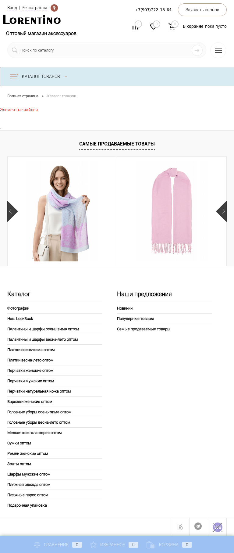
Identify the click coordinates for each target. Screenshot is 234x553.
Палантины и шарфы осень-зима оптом (43, 329)
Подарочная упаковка (27, 505)
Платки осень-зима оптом (31, 349)
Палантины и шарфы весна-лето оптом (42, 339)
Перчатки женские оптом (30, 370)
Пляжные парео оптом (27, 495)
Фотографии (18, 308)
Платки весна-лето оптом (30, 360)
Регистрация (34, 7)
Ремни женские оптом (27, 453)
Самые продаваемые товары (117, 143)
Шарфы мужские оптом (29, 474)
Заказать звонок (202, 9)
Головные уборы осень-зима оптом (39, 412)
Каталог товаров (41, 76)
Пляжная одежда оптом (29, 484)
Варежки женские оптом (29, 401)
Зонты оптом (19, 463)
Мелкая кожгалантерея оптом (34, 432)
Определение (54, 8)
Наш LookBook (20, 318)
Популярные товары (135, 318)
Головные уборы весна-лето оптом (38, 422)
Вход (12, 7)
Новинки (125, 308)
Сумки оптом (19, 443)
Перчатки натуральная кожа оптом (39, 391)
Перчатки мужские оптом (30, 381)
